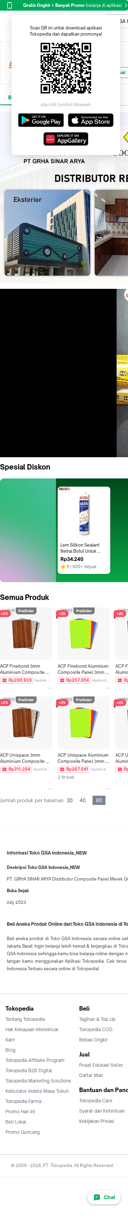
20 (70, 800)
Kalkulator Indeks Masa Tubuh (37, 1091)
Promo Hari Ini (20, 1111)
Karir (10, 1039)
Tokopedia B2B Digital (28, 1070)
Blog (10, 1050)
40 (83, 800)
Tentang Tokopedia (25, 1019)
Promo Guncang (22, 1132)
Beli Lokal (15, 1122)
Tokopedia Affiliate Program (35, 1060)
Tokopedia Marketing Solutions (38, 1081)
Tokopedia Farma (23, 1101)
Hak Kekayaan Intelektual (31, 1029)
